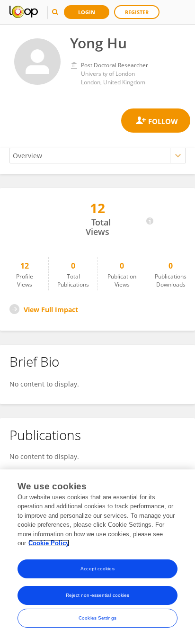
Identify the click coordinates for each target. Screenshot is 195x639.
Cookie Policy (48, 543)
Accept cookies (97, 568)
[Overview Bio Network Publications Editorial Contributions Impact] (97, 155)
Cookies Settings (97, 618)
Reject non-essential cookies (98, 595)
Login (86, 12)
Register (137, 12)
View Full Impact (51, 309)
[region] (97, 554)
